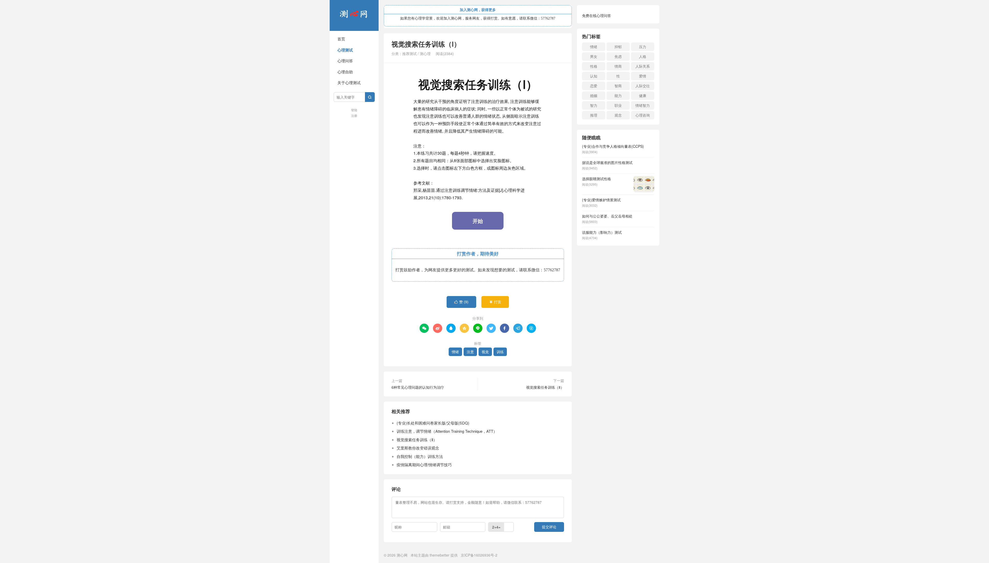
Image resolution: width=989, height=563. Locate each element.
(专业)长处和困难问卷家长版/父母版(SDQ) (433, 423)
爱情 (642, 76)
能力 (618, 95)
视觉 (485, 351)
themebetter (439, 555)
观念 (618, 115)
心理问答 (345, 60)
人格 (642, 56)
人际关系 (642, 66)
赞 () (461, 301)
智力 (593, 105)
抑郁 (618, 46)
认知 (593, 76)
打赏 (495, 301)
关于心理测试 (349, 82)
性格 (593, 66)
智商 (618, 85)
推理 (593, 115)
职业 (618, 105)
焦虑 (618, 56)
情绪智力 (642, 105)
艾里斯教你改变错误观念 (418, 448)
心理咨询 (642, 115)
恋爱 (593, 85)
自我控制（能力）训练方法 (420, 456)
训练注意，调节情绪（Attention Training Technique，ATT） (447, 431)
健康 (642, 95)
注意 (470, 351)
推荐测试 (409, 53)
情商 (618, 66)
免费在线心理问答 (596, 15)
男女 (593, 56)
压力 (642, 46)
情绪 (455, 351)
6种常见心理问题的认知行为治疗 (417, 387)
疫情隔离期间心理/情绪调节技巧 (424, 464)
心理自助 (345, 71)
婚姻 (593, 95)
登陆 (354, 110)
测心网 (354, 15)
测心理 (425, 53)
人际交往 (642, 85)
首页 (341, 38)
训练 (500, 351)
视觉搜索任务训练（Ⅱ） (545, 387)
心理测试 (345, 50)
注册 (354, 115)
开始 (478, 220)
